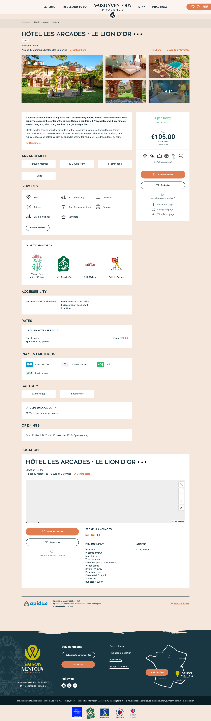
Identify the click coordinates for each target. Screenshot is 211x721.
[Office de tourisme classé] (77, 713)
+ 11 (169, 91)
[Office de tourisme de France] (133, 713)
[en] (206, 7)
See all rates (163, 144)
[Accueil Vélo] (90, 713)
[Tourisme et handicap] (104, 713)
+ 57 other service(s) (163, 162)
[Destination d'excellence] (120, 713)
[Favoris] (193, 7)
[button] (198, 7)
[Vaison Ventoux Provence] (112, 10)
